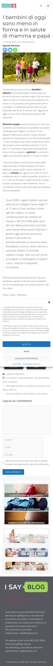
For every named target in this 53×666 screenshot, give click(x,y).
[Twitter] (10, 50)
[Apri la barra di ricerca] (41, 6)
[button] (49, 302)
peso (27, 134)
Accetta (26, 344)
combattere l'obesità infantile (19, 377)
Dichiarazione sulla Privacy (32, 364)
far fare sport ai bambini (34, 281)
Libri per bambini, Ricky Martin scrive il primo (27, 393)
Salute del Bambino (15, 373)
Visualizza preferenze (26, 358)
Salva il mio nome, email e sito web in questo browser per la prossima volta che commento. (27, 462)
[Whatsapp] (15, 50)
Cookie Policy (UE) (13, 603)
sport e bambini (10, 381)
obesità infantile (41, 377)
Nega (26, 351)
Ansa (5, 190)
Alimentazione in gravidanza (26, 496)
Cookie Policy (16, 364)
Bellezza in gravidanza (27, 509)
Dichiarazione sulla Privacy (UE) (19, 598)
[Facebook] (5, 50)
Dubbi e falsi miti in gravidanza (26, 523)
